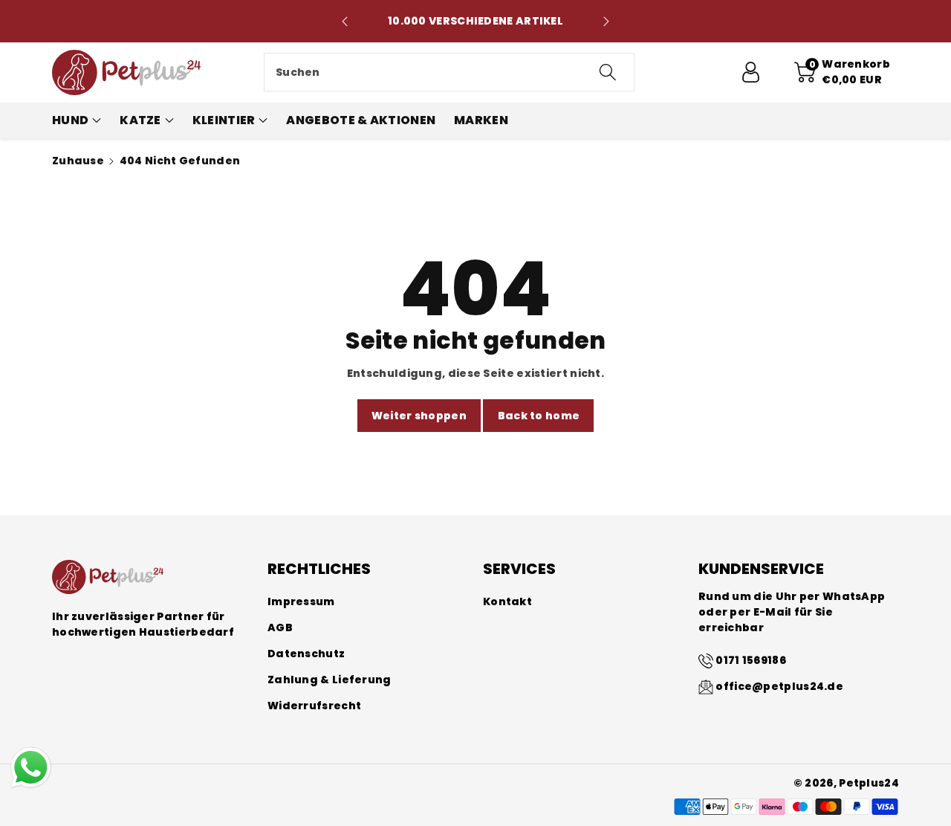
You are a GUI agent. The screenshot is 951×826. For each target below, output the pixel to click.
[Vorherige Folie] (344, 21)
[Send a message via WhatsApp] (30, 767)
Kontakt (507, 601)
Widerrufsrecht (314, 705)
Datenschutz (306, 653)
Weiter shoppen (419, 415)
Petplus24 (869, 782)
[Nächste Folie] (606, 21)
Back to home (539, 415)
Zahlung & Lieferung (329, 679)
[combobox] (449, 72)
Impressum (301, 601)
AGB (280, 627)
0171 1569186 (750, 660)
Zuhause (78, 160)
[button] (842, 72)
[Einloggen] (750, 72)
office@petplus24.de (779, 686)
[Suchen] (607, 72)
